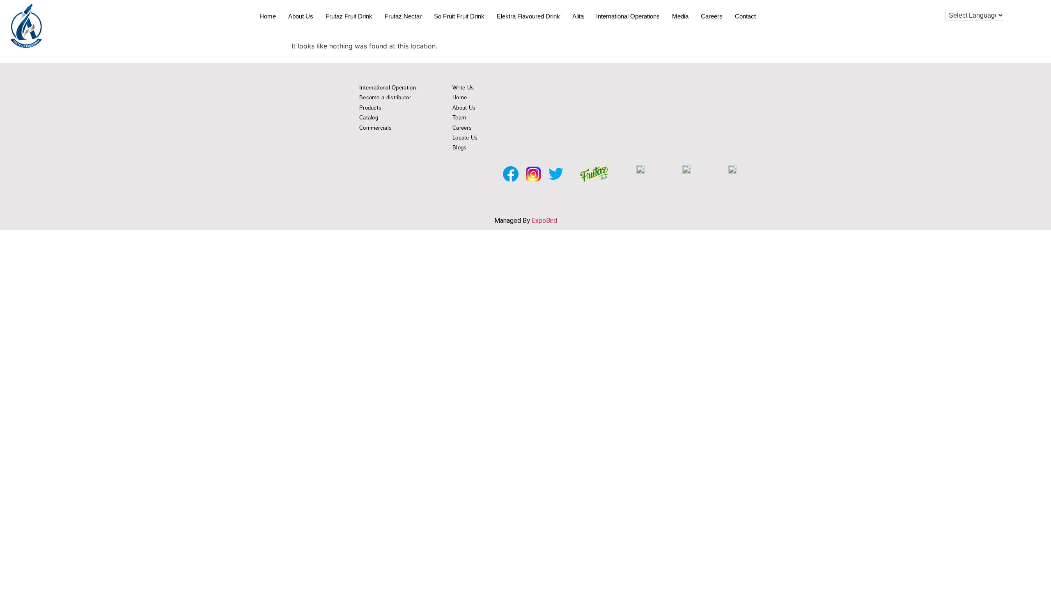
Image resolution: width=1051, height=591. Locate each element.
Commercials (375, 128)
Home (267, 16)
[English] (949, 4)
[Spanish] (965, 4)
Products (370, 108)
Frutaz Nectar (403, 16)
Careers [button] (462, 128)
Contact (745, 16)
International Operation (387, 88)
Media (680, 16)
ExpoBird (544, 220)
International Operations (628, 16)
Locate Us (465, 138)
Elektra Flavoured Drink (528, 16)
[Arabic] (974, 4)
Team (459, 118)
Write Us (463, 88)
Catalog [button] (368, 118)
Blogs (459, 147)
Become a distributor (385, 97)
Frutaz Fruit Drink (349, 16)
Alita (578, 16)
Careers (712, 16)
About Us (300, 16)
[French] (957, 4)
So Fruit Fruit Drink (459, 16)
